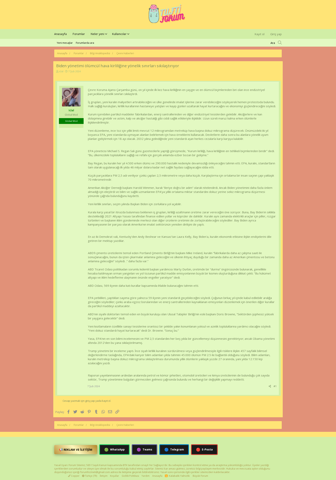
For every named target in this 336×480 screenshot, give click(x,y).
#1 (275, 386)
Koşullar (114, 475)
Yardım (146, 475)
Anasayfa (60, 34)
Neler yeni (97, 34)
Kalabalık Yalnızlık (179, 475)
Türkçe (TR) (90, 475)
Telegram (174, 449)
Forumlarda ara (85, 42)
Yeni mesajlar (65, 42)
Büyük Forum (200, 475)
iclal (61, 71)
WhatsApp (114, 449)
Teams (144, 449)
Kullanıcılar (119, 34)
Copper (75, 475)
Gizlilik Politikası (130, 475)
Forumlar (79, 34)
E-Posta (204, 449)
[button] (106, 34)
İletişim (104, 475)
